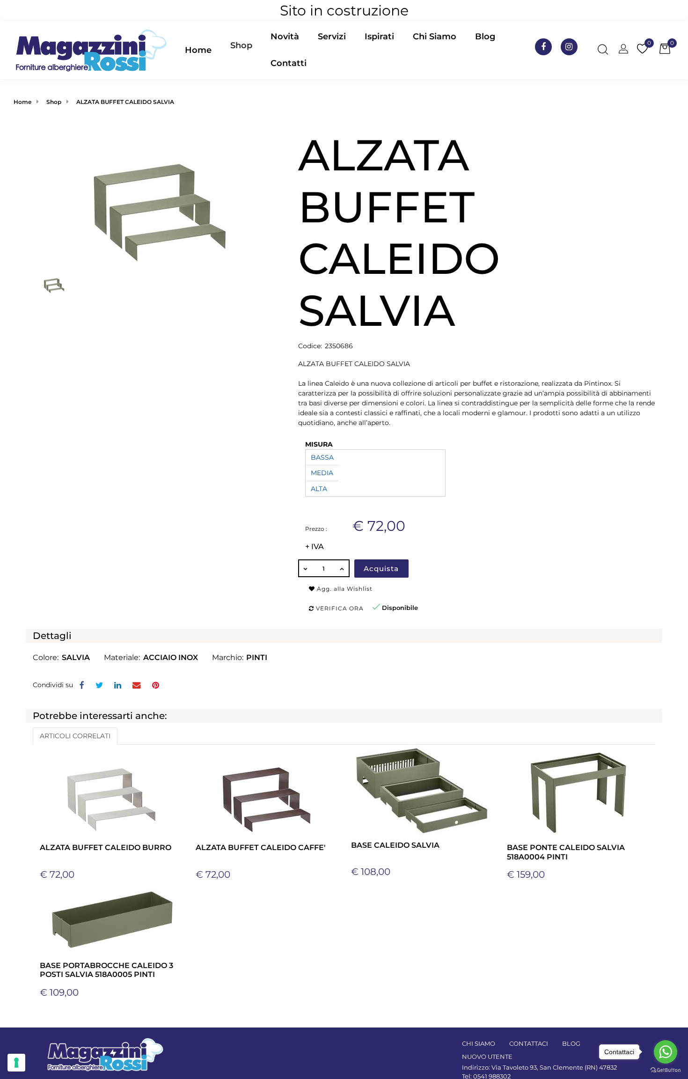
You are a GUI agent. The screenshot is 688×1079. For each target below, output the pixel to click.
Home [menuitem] (198, 50)
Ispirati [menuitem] (379, 36)
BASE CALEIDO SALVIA (395, 845)
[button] (158, 199)
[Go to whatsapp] (665, 1052)
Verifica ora (339, 608)
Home (22, 101)
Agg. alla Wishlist (344, 588)
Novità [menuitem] (285, 36)
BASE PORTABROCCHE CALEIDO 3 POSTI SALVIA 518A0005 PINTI (106, 970)
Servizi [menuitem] (332, 36)
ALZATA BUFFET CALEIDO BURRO (105, 847)
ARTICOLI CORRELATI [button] (75, 736)
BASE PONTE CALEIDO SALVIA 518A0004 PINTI (566, 852)
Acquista (381, 568)
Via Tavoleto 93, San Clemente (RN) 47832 (554, 1067)
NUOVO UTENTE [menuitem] (487, 1056)
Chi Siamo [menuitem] (434, 36)
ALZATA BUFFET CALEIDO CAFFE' (261, 847)
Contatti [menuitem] (289, 63)
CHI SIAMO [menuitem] (478, 1043)
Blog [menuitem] (485, 36)
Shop (241, 45)
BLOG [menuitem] (571, 1043)
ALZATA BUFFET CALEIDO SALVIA (125, 101)
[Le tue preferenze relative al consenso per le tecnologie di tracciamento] (16, 1063)
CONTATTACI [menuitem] (528, 1043)
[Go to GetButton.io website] (666, 1069)
